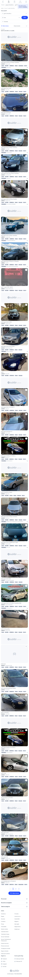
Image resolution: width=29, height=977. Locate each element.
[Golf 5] (14, 364)
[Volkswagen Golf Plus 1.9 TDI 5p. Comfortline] (14, 55)
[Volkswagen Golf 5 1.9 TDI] (14, 314)
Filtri (25, 17)
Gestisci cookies (4, 929)
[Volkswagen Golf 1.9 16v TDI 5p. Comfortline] (14, 166)
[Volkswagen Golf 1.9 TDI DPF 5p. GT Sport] (14, 535)
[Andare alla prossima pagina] (19, 889)
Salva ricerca (6, 26)
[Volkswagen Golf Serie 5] (14, 105)
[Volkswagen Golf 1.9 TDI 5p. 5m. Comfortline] (14, 254)
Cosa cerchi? (4, 10)
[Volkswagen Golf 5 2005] (14, 571)
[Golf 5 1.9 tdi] (14, 765)
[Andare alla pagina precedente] (10, 889)
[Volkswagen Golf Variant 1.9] (14, 424)
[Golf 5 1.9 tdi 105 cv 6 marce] (14, 484)
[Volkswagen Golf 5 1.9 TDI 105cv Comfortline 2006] (14, 596)
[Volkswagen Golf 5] (14, 825)
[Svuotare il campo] (26, 13)
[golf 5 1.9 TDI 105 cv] (14, 705)
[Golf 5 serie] (14, 656)
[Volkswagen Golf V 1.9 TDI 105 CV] (14, 399)
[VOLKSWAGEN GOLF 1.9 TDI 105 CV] (14, 873)
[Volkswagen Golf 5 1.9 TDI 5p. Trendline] (14, 192)
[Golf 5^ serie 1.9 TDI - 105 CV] (14, 279)
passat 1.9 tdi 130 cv (10, 5)
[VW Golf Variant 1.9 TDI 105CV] (14, 790)
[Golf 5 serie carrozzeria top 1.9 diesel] (14, 680)
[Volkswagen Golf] (14, 849)
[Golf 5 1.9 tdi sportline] (14, 621)
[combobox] (14, 13)
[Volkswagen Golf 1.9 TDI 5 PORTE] (14, 339)
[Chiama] (27, 67)
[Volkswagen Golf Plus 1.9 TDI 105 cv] (14, 449)
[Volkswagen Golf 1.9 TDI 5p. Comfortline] (14, 140)
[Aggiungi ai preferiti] (26, 45)
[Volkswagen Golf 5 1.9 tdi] (14, 80)
